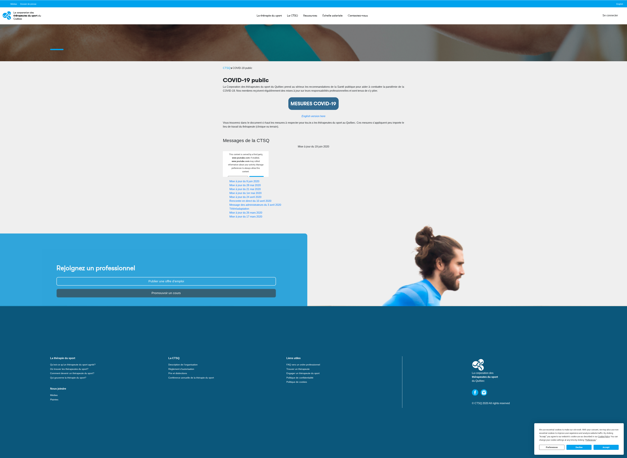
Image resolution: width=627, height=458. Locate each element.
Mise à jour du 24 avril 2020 (245, 197)
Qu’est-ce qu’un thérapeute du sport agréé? (73, 364)
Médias (13, 4)
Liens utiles (293, 358)
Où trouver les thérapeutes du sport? (69, 369)
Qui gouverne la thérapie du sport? (68, 377)
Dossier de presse (28, 4)
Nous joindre (58, 388)
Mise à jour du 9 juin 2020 (244, 181)
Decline (579, 447)
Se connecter (610, 15)
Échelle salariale (332, 15)
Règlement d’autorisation (181, 369)
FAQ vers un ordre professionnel (303, 364)
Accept (606, 447)
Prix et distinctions (177, 373)
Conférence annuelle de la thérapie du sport (191, 377)
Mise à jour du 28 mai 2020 (245, 185)
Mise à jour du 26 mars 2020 (245, 212)
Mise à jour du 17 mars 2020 (245, 216)
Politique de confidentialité (299, 377)
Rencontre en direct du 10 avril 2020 (250, 201)
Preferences (552, 447)
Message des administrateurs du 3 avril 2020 (255, 204)
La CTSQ (292, 15)
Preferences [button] (591, 440)
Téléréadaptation (239, 208)
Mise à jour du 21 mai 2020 (245, 189)
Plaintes (54, 399)
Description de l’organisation (183, 364)
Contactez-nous (358, 15)
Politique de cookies (296, 382)
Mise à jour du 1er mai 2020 (245, 193)
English (619, 4)
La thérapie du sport (269, 15)
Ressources (310, 15)
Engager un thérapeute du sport (303, 373)
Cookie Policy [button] (604, 436)
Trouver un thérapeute (298, 369)
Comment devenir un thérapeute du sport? (72, 373)
